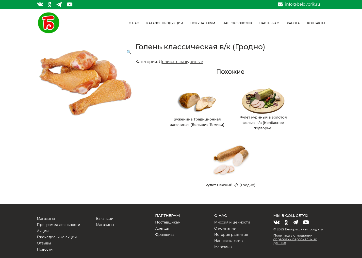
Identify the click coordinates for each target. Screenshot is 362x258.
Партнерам (269, 23)
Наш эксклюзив (237, 23)
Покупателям (202, 23)
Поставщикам (168, 222)
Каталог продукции (164, 23)
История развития (231, 234)
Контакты (316, 23)
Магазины (46, 218)
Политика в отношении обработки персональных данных (295, 239)
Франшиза (164, 234)
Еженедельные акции (57, 237)
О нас (134, 23)
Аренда (162, 228)
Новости (45, 249)
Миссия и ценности (232, 222)
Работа (293, 23)
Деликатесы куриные (181, 61)
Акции (43, 231)
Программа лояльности (58, 225)
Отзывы (44, 243)
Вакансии (105, 218)
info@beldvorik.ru (302, 4)
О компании (225, 228)
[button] (129, 52)
